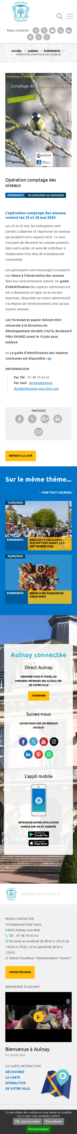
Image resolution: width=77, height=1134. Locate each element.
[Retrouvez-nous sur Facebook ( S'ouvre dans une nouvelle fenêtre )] (23, 741)
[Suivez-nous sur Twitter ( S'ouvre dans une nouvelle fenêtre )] (33, 741)
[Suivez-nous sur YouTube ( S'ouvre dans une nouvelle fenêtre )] (43, 741)
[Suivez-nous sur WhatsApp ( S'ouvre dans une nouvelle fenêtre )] (49, 754)
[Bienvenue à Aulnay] (38, 1017)
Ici (49, 359)
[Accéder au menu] (70, 16)
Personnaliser (38, 1129)
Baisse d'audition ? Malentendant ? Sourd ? (40, 958)
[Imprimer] (57, 419)
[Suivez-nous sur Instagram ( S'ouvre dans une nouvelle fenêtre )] (54, 741)
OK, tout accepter (27, 1121)
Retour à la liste (20, 456)
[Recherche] (59, 16)
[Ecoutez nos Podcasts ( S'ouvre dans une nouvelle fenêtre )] (38, 754)
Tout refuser (53, 1121)
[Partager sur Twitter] (32, 419)
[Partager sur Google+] (45, 419)
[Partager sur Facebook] (19, 419)
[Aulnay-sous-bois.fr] (20, 11)
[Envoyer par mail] (38, 432)
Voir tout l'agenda (56, 493)
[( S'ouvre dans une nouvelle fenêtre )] (36, 30)
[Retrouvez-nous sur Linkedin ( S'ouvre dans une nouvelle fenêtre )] (28, 754)
